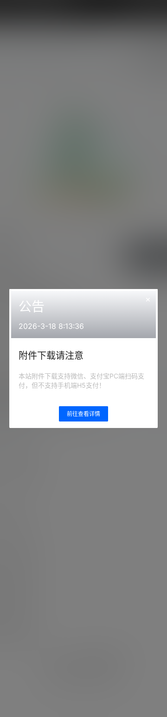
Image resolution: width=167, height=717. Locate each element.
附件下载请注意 (51, 355)
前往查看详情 (83, 413)
